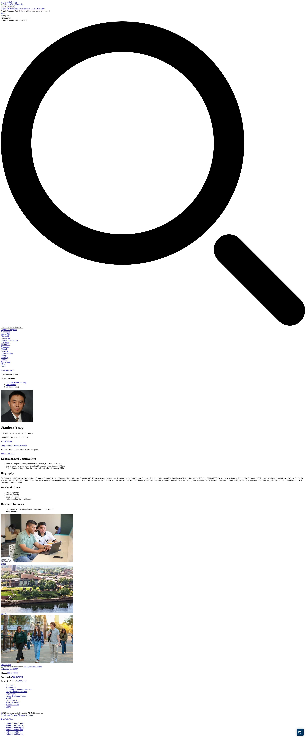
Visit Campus (6, 614)
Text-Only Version (8, 719)
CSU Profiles (11, 385)
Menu (3, 13)
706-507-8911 (17, 677)
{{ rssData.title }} (8, 370)
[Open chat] (300, 732)
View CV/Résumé (8, 454)
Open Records (11, 700)
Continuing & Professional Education (20, 689)
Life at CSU (40, 9)
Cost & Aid (31, 9)
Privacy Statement (12, 702)
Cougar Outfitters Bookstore (16, 692)
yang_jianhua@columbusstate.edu (14, 445)
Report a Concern (12, 705)
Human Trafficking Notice (16, 696)
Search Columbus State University (14, 11)
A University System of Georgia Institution (17, 715)
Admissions (21, 9)
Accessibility (10, 685)
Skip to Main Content (9, 2)
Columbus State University (16, 382)
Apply (3, 564)
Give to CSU (6, 340)
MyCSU (14, 340)
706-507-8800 (12, 673)
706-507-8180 (6, 441)
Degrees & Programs (9, 9)
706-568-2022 (21, 681)
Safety (8, 707)
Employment (10, 694)
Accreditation (11, 687)
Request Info (6, 665)
